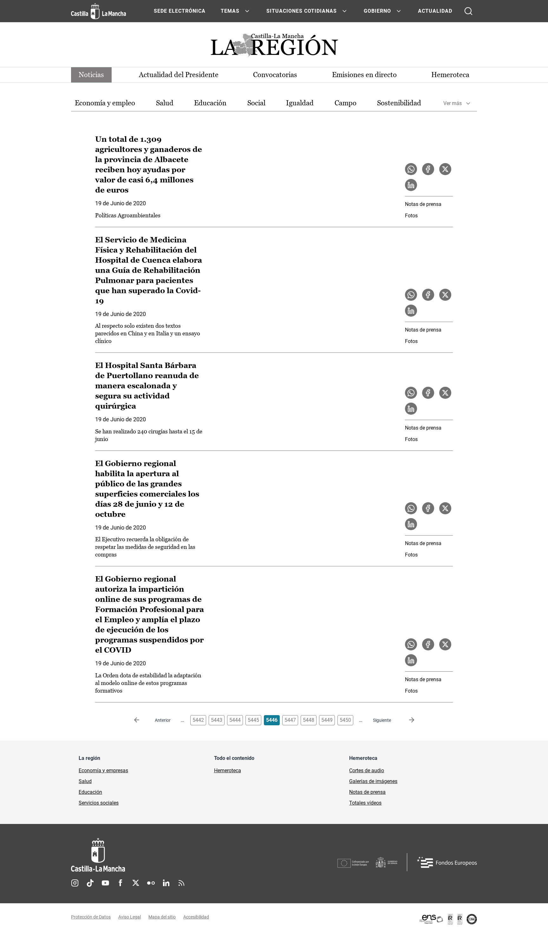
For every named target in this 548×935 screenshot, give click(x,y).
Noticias (91, 75)
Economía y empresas (103, 770)
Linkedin (166, 883)
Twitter (135, 883)
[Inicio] (157, 855)
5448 (308, 720)
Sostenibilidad (399, 103)
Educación (210, 103)
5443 (216, 720)
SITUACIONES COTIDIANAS (301, 11)
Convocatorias (275, 75)
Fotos (411, 216)
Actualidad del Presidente (179, 75)
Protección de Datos (91, 916)
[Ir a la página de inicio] (98, 11)
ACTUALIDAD (435, 11)
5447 (290, 720)
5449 (327, 720)
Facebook (120, 883)
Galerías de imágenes (373, 781)
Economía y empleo (105, 103)
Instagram (74, 883)
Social (256, 103)
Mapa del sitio (162, 916)
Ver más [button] (452, 103)
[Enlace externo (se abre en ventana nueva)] (448, 919)
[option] (105, 103)
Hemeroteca (450, 75)
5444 (235, 720)
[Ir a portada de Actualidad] (274, 47)
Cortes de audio (366, 770)
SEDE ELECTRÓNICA (180, 11)
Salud (164, 103)
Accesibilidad (196, 916)
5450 (345, 720)
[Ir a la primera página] (142, 720)
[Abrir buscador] (468, 11)
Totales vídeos (365, 803)
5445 (253, 720)
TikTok (90, 883)
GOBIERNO (377, 11)
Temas (230, 11)
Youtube (105, 883)
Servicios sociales (99, 803)
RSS (181, 883)
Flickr (151, 883)
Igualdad (300, 103)
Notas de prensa (423, 204)
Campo (345, 103)
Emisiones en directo (364, 75)
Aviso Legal (129, 916)
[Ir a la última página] (406, 720)
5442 (198, 720)
